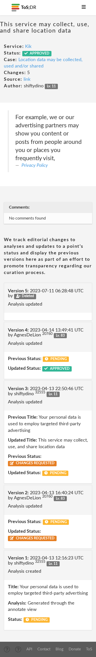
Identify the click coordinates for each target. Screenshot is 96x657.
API (29, 649)
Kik (28, 46)
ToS (89, 649)
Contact (43, 649)
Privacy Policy (35, 165)
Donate (75, 649)
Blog (59, 649)
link (27, 79)
